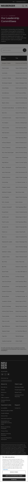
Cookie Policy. (5, 469)
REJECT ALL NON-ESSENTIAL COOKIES (14, 475)
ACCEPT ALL (14, 479)
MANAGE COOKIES (14, 472)
